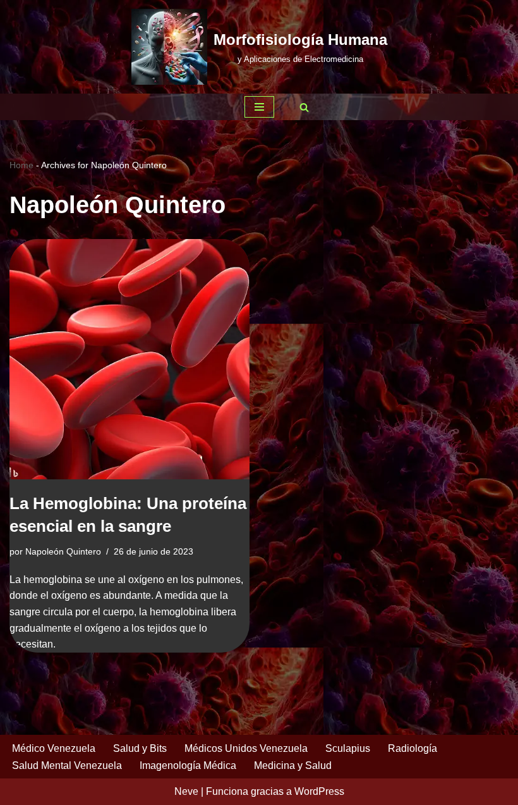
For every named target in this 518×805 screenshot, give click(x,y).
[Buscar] (304, 107)
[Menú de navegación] (259, 107)
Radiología (412, 748)
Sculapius (347, 748)
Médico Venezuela (53, 748)
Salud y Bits (140, 748)
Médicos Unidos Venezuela (246, 748)
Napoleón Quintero (63, 551)
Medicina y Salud (293, 765)
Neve (186, 791)
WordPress (319, 791)
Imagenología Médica (188, 765)
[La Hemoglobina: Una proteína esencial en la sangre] (129, 359)
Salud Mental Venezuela (67, 765)
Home (21, 165)
